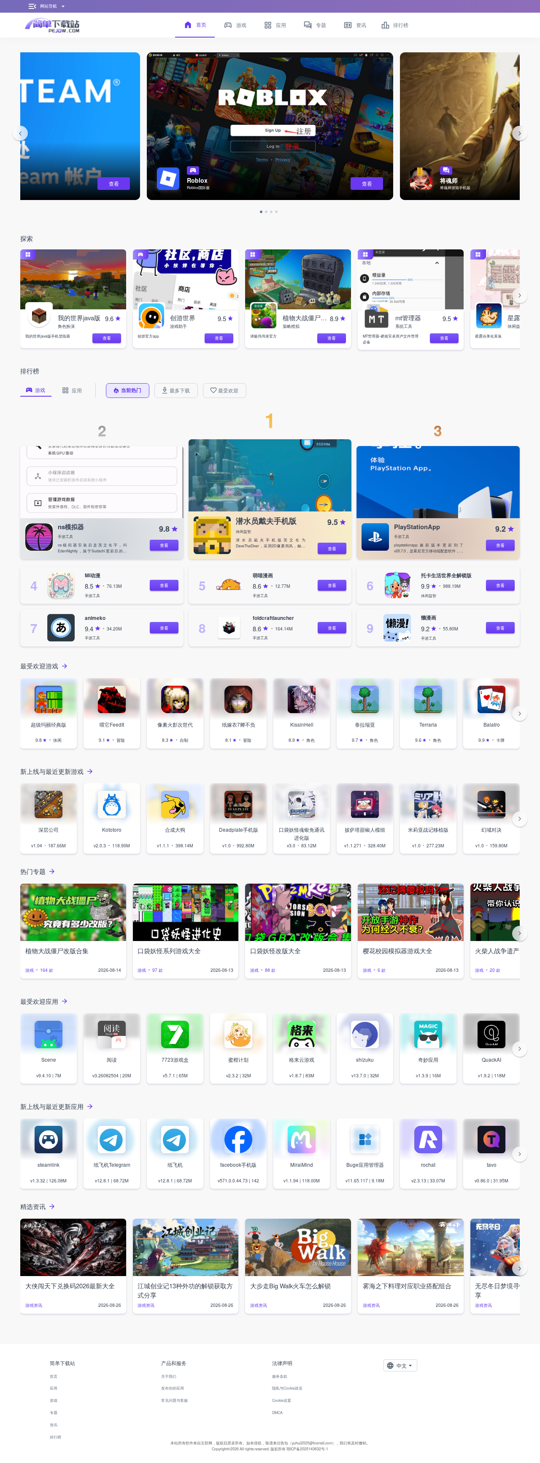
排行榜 (55, 1437)
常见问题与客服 (174, 1400)
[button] (20, 133)
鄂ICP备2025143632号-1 (307, 1449)
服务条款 (279, 1376)
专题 (53, 1412)
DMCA (277, 1412)
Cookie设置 (281, 1400)
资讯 (53, 1425)
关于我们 (168, 1376)
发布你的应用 (172, 1388)
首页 (53, 1376)
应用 (53, 1388)
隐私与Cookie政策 (287, 1388)
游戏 (53, 1400)
